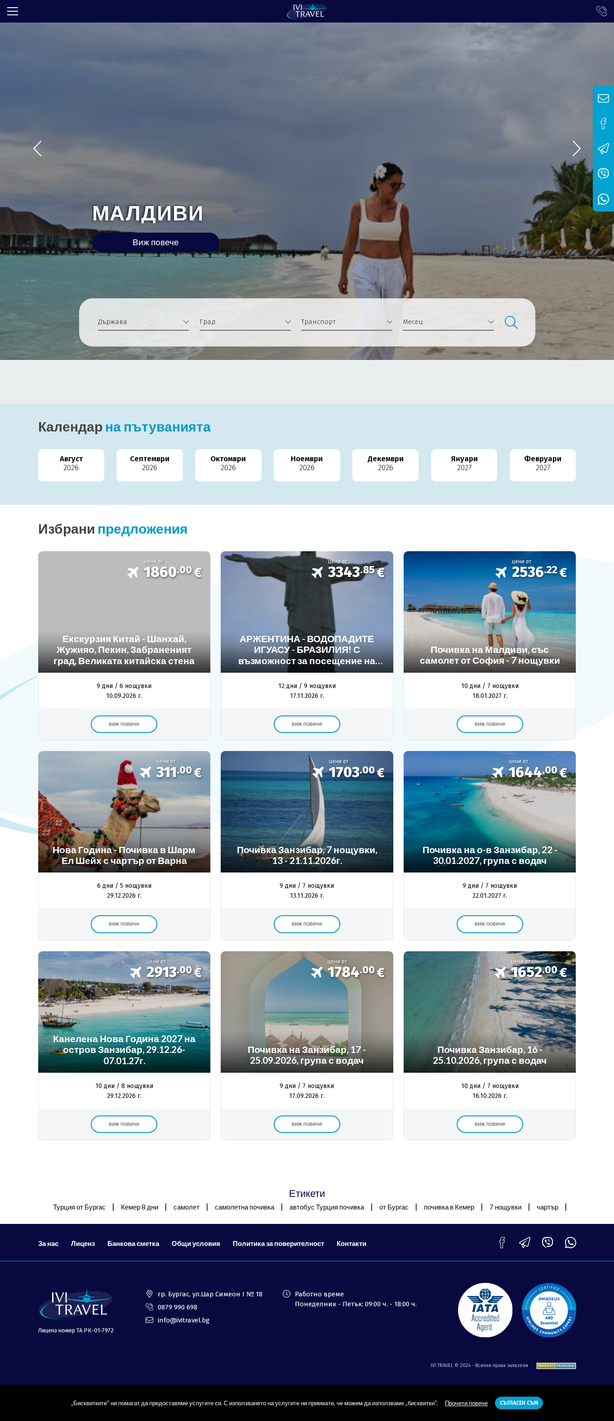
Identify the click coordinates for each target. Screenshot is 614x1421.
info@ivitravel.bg (183, 1320)
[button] (577, 149)
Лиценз (83, 1243)
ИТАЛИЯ (137, 212)
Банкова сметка (133, 1243)
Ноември (307, 463)
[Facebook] (501, 1242)
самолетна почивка (244, 1207)
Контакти (351, 1243)
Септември (149, 463)
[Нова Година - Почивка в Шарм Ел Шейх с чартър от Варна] (124, 845)
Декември (386, 463)
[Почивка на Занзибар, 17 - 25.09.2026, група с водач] (307, 1046)
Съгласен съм (519, 1403)
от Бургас (394, 1207)
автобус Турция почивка (326, 1207)
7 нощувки (505, 1207)
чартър (547, 1207)
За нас (48, 1243)
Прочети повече (466, 1403)
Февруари (542, 463)
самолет (187, 1207)
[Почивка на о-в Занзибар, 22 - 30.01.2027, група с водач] (490, 845)
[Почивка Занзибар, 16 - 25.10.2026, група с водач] (490, 1046)
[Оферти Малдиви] (490, 646)
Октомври (228, 463)
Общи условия (196, 1243)
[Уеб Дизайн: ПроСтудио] (552, 1366)
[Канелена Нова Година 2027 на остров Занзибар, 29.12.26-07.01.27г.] (124, 1046)
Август (71, 463)
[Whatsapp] (570, 1242)
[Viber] (547, 1242)
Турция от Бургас (79, 1207)
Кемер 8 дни (139, 1207)
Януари (464, 463)
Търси (511, 322)
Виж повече (156, 242)
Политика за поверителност (278, 1243)
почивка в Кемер (449, 1207)
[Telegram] (524, 1242)
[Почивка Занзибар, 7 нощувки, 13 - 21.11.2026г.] (307, 845)
